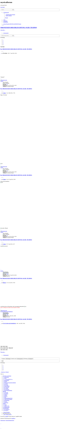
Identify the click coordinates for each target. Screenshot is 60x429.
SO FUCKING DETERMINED (6, 311)
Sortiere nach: (14, 358)
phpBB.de (13, 418)
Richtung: (26, 358)
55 (7, 84)
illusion (1, 270)
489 (7, 314)
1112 (7, 274)
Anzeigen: (3, 358)
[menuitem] (10, 14)
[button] (3, 39)
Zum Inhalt (2, 7)
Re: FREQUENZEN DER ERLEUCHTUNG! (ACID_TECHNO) (16, 49)
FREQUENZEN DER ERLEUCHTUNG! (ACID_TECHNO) (18, 27)
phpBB (6, 416)
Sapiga (1, 81)
